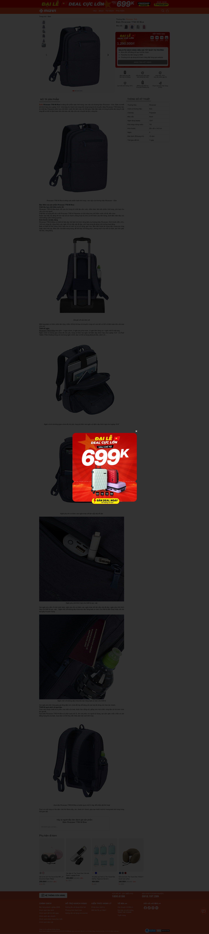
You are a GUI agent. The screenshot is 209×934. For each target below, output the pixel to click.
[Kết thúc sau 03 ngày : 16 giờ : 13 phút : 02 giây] (104, 503)
